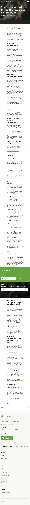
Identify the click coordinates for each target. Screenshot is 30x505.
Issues (2, 471)
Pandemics (2, 484)
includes (18, 112)
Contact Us (9, 422)
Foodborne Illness (3, 478)
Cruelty (8, 146)
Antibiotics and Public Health (5, 475)
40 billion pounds (10, 365)
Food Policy (2, 479)
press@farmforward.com (15, 421)
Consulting (2, 468)
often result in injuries (18, 176)
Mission (2, 454)
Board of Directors (3, 458)
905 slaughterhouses (18, 345)
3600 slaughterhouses (17, 310)
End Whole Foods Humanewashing (6, 492)
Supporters (2, 461)
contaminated (18, 164)
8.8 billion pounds (19, 380)
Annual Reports (3, 459)
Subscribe (19, 278)
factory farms (16, 65)
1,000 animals (13, 227)
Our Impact (2, 455)
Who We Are (3, 452)
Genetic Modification (4, 482)
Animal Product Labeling (4, 472)
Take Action (3, 489)
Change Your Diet (3, 491)
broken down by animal (11, 328)
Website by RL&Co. (3, 501)
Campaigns (2, 465)
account (13, 253)
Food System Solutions (4, 481)
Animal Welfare (4, 21)
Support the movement (7, 438)
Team (2, 456)
